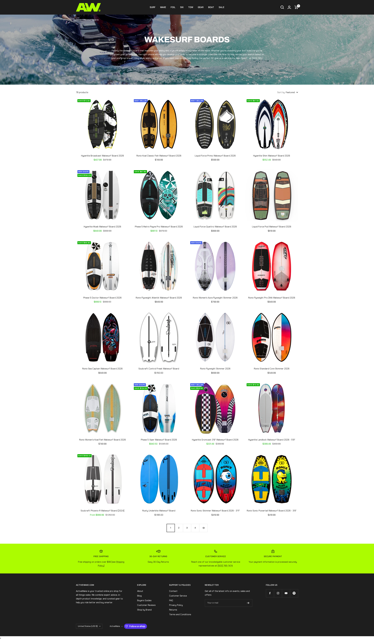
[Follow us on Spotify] (294, 593)
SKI (181, 7)
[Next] (203, 528)
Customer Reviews (146, 605)
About (140, 591)
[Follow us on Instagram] (278, 593)
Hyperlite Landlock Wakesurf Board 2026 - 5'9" (271, 439)
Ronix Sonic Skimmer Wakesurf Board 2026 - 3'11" (215, 510)
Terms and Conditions (180, 614)
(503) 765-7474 (225, 565)
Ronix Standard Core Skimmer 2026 (271, 368)
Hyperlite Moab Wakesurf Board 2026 (102, 226)
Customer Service (178, 595)
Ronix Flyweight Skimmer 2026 (215, 368)
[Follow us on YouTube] (286, 593)
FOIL (173, 7)
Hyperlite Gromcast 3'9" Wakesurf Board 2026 (215, 439)
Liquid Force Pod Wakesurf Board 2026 (271, 226)
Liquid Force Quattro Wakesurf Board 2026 (215, 226)
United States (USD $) (88, 626)
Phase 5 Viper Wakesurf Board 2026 (159, 439)
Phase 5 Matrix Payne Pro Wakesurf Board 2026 (159, 226)
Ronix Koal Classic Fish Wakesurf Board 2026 (158, 155)
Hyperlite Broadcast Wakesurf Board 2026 (102, 155)
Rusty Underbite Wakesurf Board (158, 510)
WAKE (163, 7)
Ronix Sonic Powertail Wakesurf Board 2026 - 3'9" (271, 510)
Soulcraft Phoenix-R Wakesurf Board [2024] (102, 510)
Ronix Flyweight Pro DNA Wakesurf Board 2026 (271, 297)
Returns (173, 609)
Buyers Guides (144, 600)
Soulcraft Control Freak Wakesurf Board (158, 368)
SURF (152, 7)
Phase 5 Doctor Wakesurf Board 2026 (102, 297)
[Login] (289, 7)
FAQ (171, 600)
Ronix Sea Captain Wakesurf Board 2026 (102, 368)
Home (78, 20)
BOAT (211, 7)
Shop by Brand (144, 609)
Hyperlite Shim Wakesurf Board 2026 (271, 155)
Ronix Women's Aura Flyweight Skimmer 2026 (215, 297)
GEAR (201, 7)
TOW (190, 7)
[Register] (248, 603)
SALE (221, 7)
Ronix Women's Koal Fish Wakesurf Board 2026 (102, 439)
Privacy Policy (176, 605)
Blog (139, 595)
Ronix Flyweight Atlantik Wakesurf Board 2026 (159, 297)
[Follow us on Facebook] (270, 593)
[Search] (282, 7)
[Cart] (296, 7)
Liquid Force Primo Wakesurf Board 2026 (215, 155)
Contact (173, 591)
